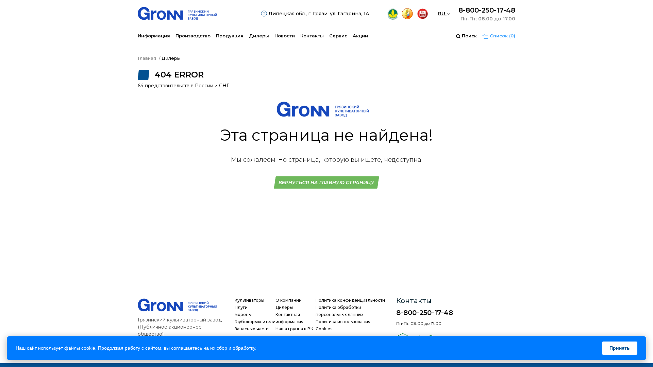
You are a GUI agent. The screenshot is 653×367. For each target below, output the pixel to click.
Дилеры (259, 35)
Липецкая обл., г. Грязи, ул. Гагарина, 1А (318, 14)
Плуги (241, 307)
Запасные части (252, 328)
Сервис (338, 35)
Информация (154, 35)
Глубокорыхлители (255, 321)
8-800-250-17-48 (486, 10)
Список (501, 35)
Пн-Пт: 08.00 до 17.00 (488, 19)
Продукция (230, 35)
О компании (288, 300)
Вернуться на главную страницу (326, 182)
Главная (147, 58)
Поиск (469, 35)
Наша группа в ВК (294, 328)
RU (442, 14)
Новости (284, 35)
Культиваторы (249, 300)
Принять (619, 348)
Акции (360, 35)
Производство (193, 35)
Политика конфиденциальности (350, 300)
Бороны (243, 314)
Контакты (312, 35)
